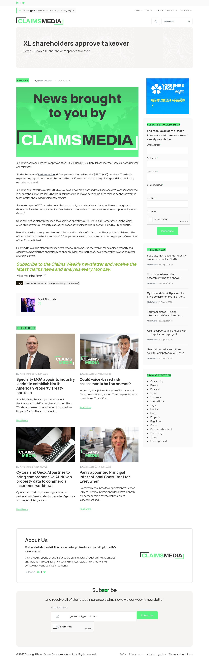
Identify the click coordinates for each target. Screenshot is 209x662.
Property (155, 417)
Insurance (22, 80)
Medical (154, 409)
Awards (148, 10)
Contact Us (171, 10)
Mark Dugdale (45, 80)
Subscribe (167, 231)
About (160, 10)
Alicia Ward (152, 264)
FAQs (123, 654)
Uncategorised (158, 441)
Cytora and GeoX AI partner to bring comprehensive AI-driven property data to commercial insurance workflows (165, 298)
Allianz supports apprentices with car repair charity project (167, 332)
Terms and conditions (181, 654)
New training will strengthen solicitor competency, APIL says (165, 351)
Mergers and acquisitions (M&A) (64, 283)
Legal (153, 405)
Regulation (156, 421)
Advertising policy (156, 654)
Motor (153, 413)
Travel (153, 437)
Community (156, 381)
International (157, 401)
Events (154, 385)
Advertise (184, 10)
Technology (157, 433)
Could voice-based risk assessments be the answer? (164, 276)
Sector (154, 425)
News (137, 10)
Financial (155, 389)
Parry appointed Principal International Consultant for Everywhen (164, 315)
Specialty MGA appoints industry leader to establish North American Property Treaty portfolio (63, 10)
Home (27, 51)
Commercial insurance (35, 283)
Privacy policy (136, 654)
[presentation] (168, 219)
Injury (153, 393)
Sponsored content (161, 429)
